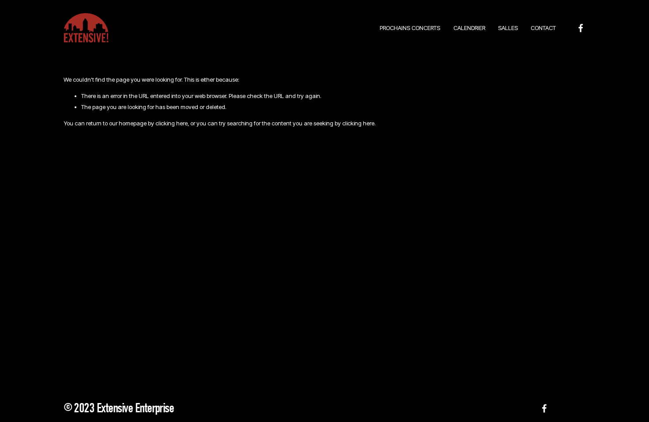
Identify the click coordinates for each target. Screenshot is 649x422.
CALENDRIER (469, 27)
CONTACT (543, 27)
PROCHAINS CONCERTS (410, 27)
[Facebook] (581, 28)
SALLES (508, 27)
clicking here (171, 123)
